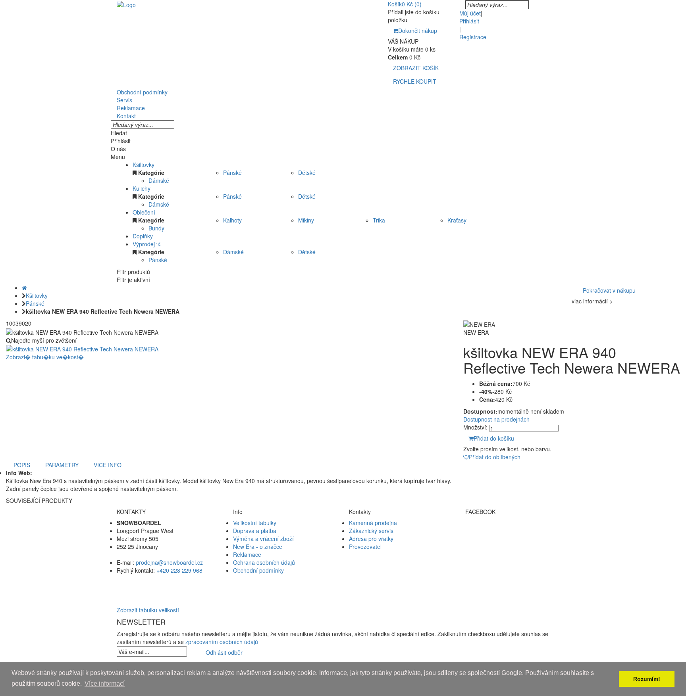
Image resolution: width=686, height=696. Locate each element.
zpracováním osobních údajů (221, 642)
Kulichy (141, 188)
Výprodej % (147, 244)
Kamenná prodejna (373, 523)
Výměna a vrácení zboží (263, 539)
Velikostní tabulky (254, 523)
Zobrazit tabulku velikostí (148, 610)
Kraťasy (456, 220)
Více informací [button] (105, 683)
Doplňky (143, 236)
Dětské (307, 172)
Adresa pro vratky (371, 539)
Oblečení (144, 212)
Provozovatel (365, 546)
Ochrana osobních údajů (264, 562)
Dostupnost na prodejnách (496, 419)
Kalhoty (232, 220)
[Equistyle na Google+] (517, 546)
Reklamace (247, 554)
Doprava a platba (254, 531)
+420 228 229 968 (179, 570)
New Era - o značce (257, 546)
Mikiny (306, 220)
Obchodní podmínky (258, 570)
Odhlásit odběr (224, 652)
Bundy (156, 228)
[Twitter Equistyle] (517, 539)
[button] (343, 586)
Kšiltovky (143, 165)
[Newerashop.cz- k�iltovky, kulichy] (126, 4)
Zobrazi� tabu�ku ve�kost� (45, 357)
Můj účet (470, 13)
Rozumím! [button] (646, 679)
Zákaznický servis (371, 531)
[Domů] (24, 287)
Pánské (232, 172)
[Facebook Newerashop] (517, 531)
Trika (379, 220)
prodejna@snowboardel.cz (169, 562)
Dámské (158, 180)
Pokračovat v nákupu (609, 290)
